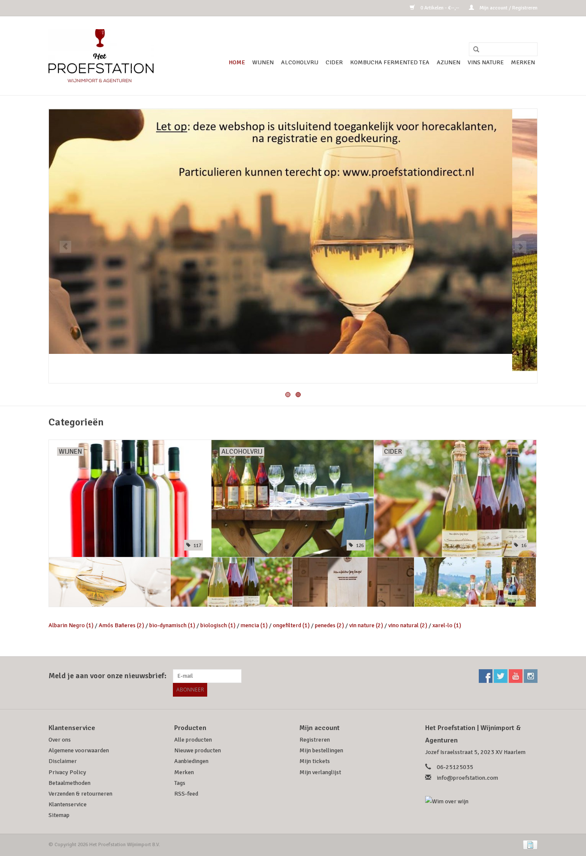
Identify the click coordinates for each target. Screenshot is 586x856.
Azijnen (448, 62)
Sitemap (58, 815)
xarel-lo (446, 625)
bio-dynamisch (172, 625)
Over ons (59, 739)
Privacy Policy (67, 772)
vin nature (366, 625)
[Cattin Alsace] (109, 582)
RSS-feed (186, 793)
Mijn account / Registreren (508, 8)
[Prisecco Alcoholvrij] (475, 582)
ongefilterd (291, 625)
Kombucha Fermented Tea (389, 62)
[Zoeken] (473, 49)
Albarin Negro (71, 625)
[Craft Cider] (231, 582)
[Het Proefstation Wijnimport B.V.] (101, 55)
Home (237, 62)
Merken (523, 62)
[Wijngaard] (293, 246)
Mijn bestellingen (321, 750)
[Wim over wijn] (481, 801)
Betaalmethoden (69, 783)
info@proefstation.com (467, 777)
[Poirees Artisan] (353, 582)
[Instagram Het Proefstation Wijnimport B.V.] (531, 676)
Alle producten (193, 739)
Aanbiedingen (191, 761)
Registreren (314, 739)
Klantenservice (67, 804)
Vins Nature (486, 62)
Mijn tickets (314, 761)
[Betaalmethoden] (529, 844)
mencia (254, 625)
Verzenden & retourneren (80, 793)
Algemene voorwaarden (78, 750)
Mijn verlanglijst (320, 772)
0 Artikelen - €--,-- (439, 8)
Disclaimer (62, 761)
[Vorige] (65, 247)
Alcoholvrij (299, 62)
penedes (329, 625)
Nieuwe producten (197, 750)
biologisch (218, 625)
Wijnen (263, 62)
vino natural (407, 625)
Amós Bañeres (121, 625)
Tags (179, 783)
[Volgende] (520, 247)
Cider (334, 62)
